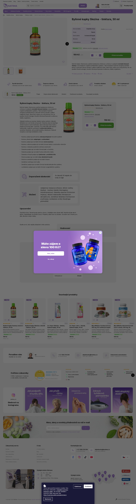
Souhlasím (88, 486)
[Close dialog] (100, 232)
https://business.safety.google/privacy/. (55, 495)
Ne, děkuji (51, 259)
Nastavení (48, 499)
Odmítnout (77, 486)
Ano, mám (50, 253)
